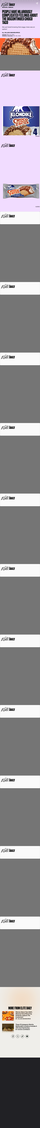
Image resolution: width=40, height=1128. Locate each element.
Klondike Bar (3, 54)
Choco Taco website (23, 240)
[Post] (17, 1036)
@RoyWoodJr (16, 455)
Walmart (38, 136)
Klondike (38, 206)
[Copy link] (22, 1036)
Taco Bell (5, 94)
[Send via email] (27, 1036)
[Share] (13, 1036)
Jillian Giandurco (12, 32)
